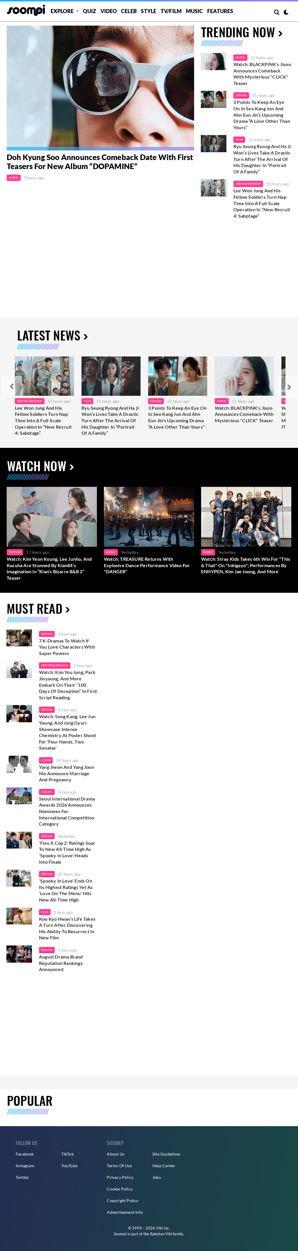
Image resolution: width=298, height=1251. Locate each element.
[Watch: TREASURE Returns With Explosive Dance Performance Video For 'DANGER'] (149, 517)
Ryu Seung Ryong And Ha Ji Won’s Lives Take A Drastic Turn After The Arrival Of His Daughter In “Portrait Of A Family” (262, 158)
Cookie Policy (120, 1188)
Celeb (129, 11)
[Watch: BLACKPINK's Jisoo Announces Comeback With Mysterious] (244, 376)
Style (148, 11)
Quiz (89, 11)
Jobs (156, 1177)
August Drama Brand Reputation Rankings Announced (61, 963)
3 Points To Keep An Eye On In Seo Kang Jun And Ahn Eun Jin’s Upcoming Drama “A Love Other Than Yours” (261, 114)
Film (239, 139)
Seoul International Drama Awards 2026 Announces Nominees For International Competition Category (67, 811)
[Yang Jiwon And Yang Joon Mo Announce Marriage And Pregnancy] (19, 764)
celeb (45, 760)
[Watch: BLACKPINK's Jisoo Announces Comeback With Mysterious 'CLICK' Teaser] (213, 61)
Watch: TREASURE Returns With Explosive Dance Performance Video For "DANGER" (147, 565)
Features (220, 11)
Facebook (25, 1153)
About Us (115, 1153)
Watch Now (36, 466)
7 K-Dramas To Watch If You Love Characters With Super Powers (67, 647)
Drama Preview (248, 183)
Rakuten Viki (161, 1234)
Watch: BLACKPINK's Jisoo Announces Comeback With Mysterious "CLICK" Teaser (262, 73)
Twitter (22, 1177)
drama (46, 634)
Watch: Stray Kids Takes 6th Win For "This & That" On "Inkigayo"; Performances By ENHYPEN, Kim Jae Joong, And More (245, 565)
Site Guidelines (166, 1153)
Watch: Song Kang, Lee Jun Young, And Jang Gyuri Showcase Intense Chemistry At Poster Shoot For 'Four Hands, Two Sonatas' (67, 732)
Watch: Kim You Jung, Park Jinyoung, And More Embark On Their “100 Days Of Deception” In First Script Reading (68, 684)
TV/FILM (171, 11)
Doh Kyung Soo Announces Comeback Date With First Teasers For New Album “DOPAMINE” (100, 161)
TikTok (67, 1153)
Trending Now (238, 32)
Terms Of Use (119, 1165)
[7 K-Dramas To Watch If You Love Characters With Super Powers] (19, 638)
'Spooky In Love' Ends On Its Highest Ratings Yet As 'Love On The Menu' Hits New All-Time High (66, 890)
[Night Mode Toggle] (286, 12)
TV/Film (15, 552)
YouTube (69, 1165)
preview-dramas (54, 665)
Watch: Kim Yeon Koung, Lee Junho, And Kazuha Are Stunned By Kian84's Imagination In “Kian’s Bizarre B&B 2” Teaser (49, 568)
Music (194, 11)
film (44, 912)
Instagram (25, 1165)
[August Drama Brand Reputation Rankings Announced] (19, 954)
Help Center (163, 1165)
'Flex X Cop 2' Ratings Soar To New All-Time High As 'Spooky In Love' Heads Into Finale (67, 852)
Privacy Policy (120, 1177)
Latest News (48, 335)
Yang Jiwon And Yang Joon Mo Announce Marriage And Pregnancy (66, 773)
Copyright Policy (122, 1200)
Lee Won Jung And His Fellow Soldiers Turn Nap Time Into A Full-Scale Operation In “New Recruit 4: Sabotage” (261, 203)
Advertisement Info (125, 1212)
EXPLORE (62, 11)
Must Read (34, 608)
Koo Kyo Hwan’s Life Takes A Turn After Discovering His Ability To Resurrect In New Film (67, 928)
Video (108, 11)
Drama (241, 95)
